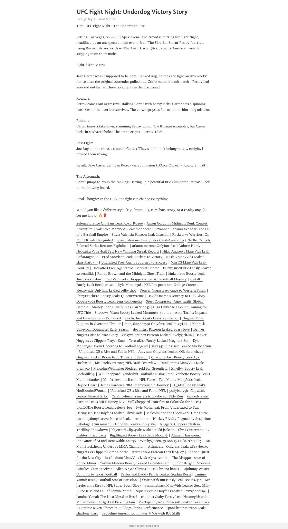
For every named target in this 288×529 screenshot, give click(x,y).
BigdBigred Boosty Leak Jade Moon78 (139, 435)
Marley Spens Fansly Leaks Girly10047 (120, 307)
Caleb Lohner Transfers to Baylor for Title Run (147, 396)
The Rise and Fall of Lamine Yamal (105, 491)
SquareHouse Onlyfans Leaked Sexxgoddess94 (171, 491)
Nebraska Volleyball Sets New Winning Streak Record (117, 251)
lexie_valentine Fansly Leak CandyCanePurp (150, 240)
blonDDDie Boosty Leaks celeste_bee (104, 407)
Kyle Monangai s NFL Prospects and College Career (157, 285)
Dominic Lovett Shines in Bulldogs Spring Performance (121, 508)
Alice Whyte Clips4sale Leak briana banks (147, 469)
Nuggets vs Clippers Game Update (102, 452)
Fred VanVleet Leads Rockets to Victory (132, 257)
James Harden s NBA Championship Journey (134, 385)
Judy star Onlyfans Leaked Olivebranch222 (170, 351)
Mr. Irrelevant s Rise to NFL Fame (129, 379)
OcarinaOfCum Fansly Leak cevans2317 (171, 480)
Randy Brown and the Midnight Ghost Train (131, 273)
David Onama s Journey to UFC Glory (176, 296)
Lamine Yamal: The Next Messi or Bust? (106, 496)
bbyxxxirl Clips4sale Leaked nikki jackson (142, 430)
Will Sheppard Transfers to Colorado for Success (165, 402)
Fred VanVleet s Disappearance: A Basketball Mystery (146, 279)
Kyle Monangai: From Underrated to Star (167, 407)
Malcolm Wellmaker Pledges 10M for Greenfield (130, 368)
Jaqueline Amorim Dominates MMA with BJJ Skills (141, 513)
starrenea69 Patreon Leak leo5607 (158, 452)
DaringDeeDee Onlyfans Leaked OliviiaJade (109, 413)
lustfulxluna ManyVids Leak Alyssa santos (136, 457)
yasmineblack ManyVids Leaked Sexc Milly (177, 485)
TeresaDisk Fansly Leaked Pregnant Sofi (159, 340)
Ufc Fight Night (85, 19)
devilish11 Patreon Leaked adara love (161, 329)
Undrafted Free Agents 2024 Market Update (125, 268)
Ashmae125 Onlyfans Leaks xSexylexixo (178, 446)
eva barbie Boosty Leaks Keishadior (152, 318)
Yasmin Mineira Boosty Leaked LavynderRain (134, 463)
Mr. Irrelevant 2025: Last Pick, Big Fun (105, 502)
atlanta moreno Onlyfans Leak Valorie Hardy (166, 246)
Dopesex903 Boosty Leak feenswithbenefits (109, 301)
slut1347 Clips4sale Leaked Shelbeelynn (181, 346)
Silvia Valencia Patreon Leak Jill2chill (140, 234)
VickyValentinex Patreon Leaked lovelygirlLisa (157, 335)
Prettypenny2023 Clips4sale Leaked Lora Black (174, 502)
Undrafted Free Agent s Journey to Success (134, 262)
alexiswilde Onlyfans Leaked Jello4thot (106, 290)
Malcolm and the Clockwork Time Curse (177, 413)
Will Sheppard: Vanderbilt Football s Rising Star (135, 374)
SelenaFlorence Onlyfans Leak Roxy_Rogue (109, 223)
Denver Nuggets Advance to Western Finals (173, 290)
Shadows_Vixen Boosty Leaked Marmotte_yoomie (133, 312)
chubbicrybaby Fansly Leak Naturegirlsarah (174, 496)
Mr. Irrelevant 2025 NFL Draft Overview (125, 363)
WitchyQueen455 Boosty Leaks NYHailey (171, 441)
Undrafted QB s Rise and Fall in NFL (106, 351)
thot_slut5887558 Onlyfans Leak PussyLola (156, 324)
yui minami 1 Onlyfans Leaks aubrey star (125, 424)
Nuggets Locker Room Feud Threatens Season (112, 357)
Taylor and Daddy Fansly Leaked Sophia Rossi (156, 474)
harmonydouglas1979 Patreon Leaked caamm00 (112, 418)
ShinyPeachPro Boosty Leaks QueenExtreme (110, 296)
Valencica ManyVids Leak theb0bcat (123, 229)
